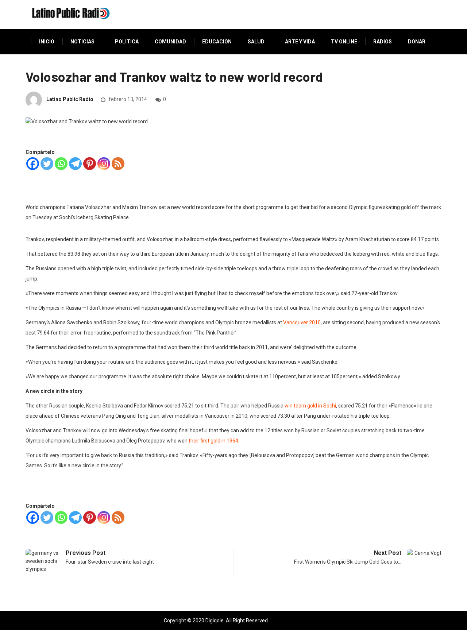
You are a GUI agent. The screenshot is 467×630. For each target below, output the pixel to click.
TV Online (344, 42)
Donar (416, 42)
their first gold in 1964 (213, 441)
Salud (256, 42)
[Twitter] (46, 163)
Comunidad (170, 42)
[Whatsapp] (61, 163)
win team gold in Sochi (310, 406)
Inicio (46, 42)
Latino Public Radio (69, 99)
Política (127, 42)
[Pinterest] (89, 163)
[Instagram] (103, 163)
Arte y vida (300, 42)
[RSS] (118, 163)
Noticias (82, 42)
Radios (382, 42)
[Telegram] (75, 163)
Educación (217, 42)
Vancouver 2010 (302, 322)
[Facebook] (32, 163)
